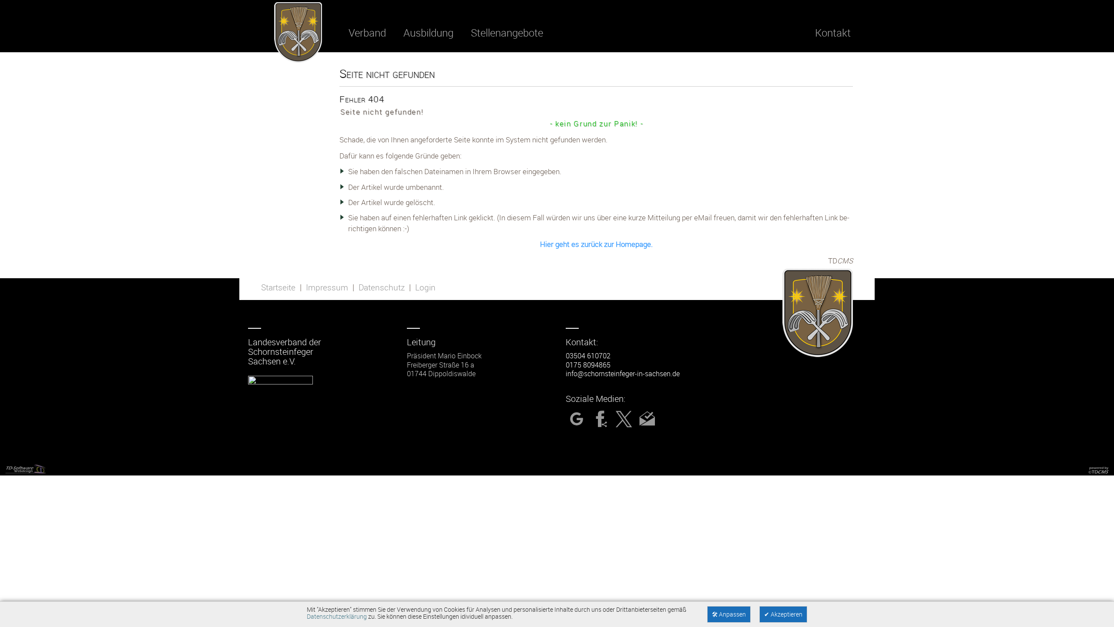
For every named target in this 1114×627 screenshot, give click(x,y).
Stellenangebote (507, 33)
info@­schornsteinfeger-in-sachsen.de (623, 373)
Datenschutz (382, 287)
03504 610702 (588, 356)
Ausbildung (428, 33)
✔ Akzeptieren (783, 614)
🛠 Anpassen (729, 614)
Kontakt (833, 33)
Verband (367, 33)
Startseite (278, 287)
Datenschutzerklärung (337, 616)
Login (425, 287)
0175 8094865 (588, 365)
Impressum (327, 287)
